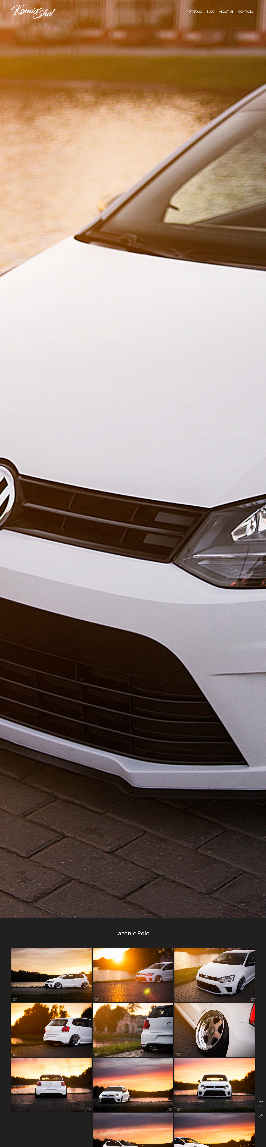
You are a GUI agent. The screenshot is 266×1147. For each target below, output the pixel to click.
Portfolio (194, 12)
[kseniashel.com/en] (33, 11)
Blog (210, 12)
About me (226, 12)
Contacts (245, 12)
